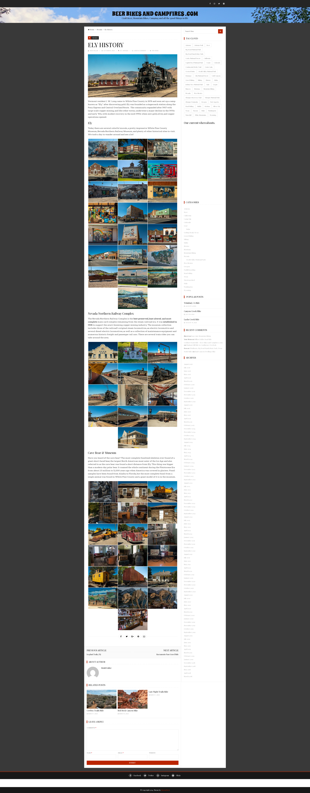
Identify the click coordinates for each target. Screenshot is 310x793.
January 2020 (189, 619)
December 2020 (189, 581)
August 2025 (188, 405)
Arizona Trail (198, 45)
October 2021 (188, 547)
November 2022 (189, 507)
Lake (207, 84)
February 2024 (189, 463)
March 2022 (188, 534)
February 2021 (189, 575)
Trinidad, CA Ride (192, 303)
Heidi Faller (94, 51)
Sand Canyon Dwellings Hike (205, 352)
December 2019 (189, 622)
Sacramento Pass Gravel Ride (167, 654)
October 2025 (189, 398)
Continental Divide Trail (193, 67)
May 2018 (187, 670)
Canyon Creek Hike (192, 311)
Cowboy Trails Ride (95, 710)
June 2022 (187, 524)
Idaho (216, 80)
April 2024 (187, 456)
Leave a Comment (140, 51)
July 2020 (187, 598)
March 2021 (188, 571)
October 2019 (189, 629)
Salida (199, 106)
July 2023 (187, 486)
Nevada (99, 29)
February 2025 (189, 425)
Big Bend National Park (193, 50)
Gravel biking (190, 80)
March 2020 (188, 612)
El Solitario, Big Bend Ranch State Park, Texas (206, 348)
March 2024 (188, 459)
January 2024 (188, 466)
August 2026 (188, 364)
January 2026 (188, 388)
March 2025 (188, 422)
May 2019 (187, 646)
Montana (197, 89)
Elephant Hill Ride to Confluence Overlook (201, 345)
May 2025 (187, 415)
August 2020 (188, 595)
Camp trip (187, 219)
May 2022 (187, 527)
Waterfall (188, 115)
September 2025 (189, 401)
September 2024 (190, 439)
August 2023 (188, 483)
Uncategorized (189, 280)
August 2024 (188, 442)
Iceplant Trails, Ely (94, 654)
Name (89, 753)
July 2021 (187, 558)
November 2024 (189, 432)
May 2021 (187, 564)
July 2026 (187, 368)
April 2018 (187, 673)
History (208, 80)
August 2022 (188, 517)
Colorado (217, 63)
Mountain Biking (209, 89)
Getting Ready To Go (191, 232)
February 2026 (189, 384)
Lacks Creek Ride (191, 319)
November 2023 (189, 473)
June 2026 (187, 371)
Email (121, 753)
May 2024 (187, 452)
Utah (203, 111)
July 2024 (187, 446)
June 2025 (187, 412)
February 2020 (189, 615)
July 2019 (187, 639)
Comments (91, 728)
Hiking (186, 239)
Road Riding (190, 106)
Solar (188, 229)
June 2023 (187, 490)
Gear (186, 226)
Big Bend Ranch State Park (194, 54)
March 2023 (188, 500)
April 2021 (187, 568)
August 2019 (188, 636)
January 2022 (188, 537)
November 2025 (189, 395)
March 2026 (188, 381)
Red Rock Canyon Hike (128, 710)
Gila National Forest (201, 76)
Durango (188, 76)
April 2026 (187, 378)
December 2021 (189, 541)
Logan (215, 84)
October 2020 (189, 588)
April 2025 (187, 418)
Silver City (216, 106)
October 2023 (189, 476)
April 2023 (187, 496)
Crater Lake (209, 67)
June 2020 (187, 602)
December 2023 (189, 469)
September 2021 (189, 551)
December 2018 (189, 663)
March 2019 (188, 653)
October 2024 (189, 435)
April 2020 (187, 608)
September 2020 (190, 591)
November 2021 (189, 544)
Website (152, 753)
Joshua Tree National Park (194, 84)
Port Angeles (214, 102)
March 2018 (188, 676)
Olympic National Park (212, 98)
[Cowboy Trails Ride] (101, 699)
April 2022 (187, 530)
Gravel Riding (189, 236)
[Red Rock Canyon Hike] (132, 699)
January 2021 (188, 578)
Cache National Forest (193, 58)
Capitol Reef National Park (194, 63)
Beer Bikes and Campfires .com (155, 14)
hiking (200, 80)
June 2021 (187, 561)
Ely (121, 51)
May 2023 (187, 493)
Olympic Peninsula (192, 102)
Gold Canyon (216, 76)
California (207, 58)
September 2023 (189, 479)
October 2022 (189, 510)
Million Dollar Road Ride (203, 339)
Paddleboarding (189, 270)
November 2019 (189, 625)
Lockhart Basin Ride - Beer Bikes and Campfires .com (203, 343)
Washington (212, 111)
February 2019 (189, 656)
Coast (208, 63)
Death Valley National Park (207, 71)
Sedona (207, 106)
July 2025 (187, 408)
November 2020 (189, 585)
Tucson (195, 111)
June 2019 (187, 642)
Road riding (188, 273)
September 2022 (189, 513)
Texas (187, 111)
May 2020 (187, 605)
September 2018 (189, 666)
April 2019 (187, 649)
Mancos (188, 89)
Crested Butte (190, 71)
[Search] (220, 31)
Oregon (204, 102)
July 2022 (187, 520)
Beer (208, 45)
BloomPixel (165, 790)
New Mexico (198, 93)
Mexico (186, 246)
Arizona (188, 45)
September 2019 (189, 632)
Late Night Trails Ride (158, 691)
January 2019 (188, 659)
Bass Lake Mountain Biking (201, 336)
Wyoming (213, 115)
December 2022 (189, 503)
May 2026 (187, 374)
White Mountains (200, 115)
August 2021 (188, 554)
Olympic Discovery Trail (193, 98)
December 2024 (189, 429)
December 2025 (189, 391)
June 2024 (187, 449)
